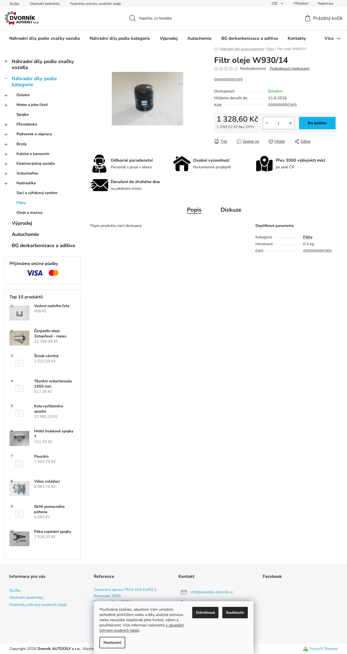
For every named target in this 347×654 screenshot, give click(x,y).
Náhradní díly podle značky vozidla (43, 64)
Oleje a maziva (29, 212)
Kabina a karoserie (32, 153)
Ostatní (23, 95)
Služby (14, 3)
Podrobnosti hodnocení (289, 68)
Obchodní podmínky (45, 3)
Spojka (22, 114)
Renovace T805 (107, 596)
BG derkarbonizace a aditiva (43, 245)
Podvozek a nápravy (34, 134)
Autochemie (25, 234)
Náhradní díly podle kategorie (34, 81)
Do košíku (317, 123)
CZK (275, 3)
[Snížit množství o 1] (266, 123)
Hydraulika (26, 183)
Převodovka (26, 124)
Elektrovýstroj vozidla (35, 163)
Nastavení (112, 642)
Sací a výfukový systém (36, 192)
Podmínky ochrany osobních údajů (95, 3)
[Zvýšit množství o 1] (290, 123)
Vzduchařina (27, 173)
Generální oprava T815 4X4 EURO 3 (125, 590)
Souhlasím (235, 612)
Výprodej (22, 223)
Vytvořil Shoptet (324, 648)
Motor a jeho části (32, 104)
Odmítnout (205, 612)
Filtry (21, 202)
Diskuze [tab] (231, 210)
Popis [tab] (194, 210)
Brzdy (21, 144)
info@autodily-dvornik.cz (211, 592)
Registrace (325, 3)
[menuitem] (45, 38)
